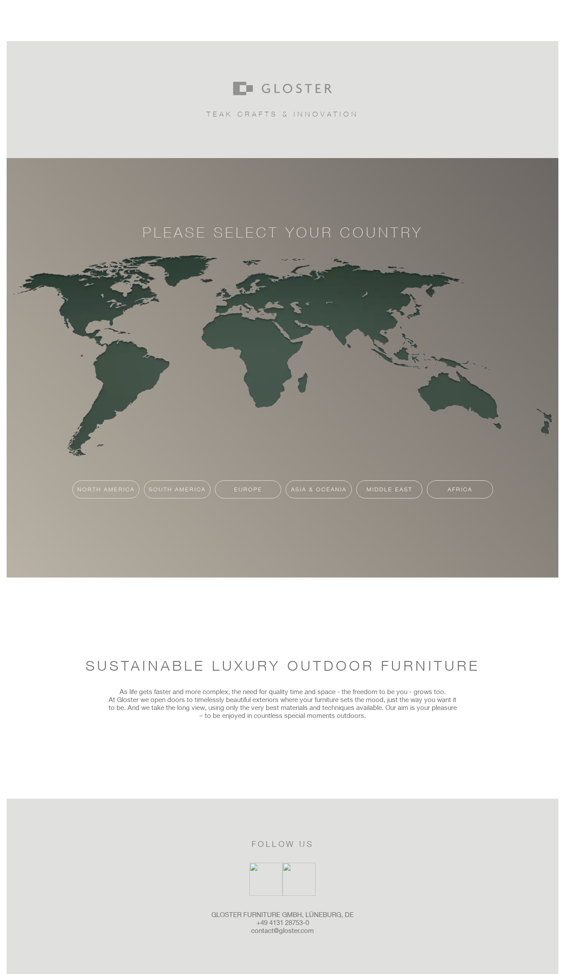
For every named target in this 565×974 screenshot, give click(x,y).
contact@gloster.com (282, 930)
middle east (389, 489)
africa (460, 489)
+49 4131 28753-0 (282, 922)
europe (248, 489)
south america (177, 489)
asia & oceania (319, 489)
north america (106, 489)
